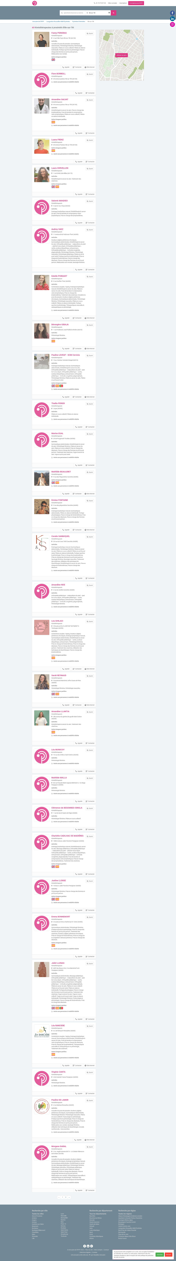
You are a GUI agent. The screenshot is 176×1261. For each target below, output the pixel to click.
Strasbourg (64, 1234)
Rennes (63, 1226)
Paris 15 (63, 1224)
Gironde (92, 1220)
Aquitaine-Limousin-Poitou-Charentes (130, 1218)
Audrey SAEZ (57, 229)
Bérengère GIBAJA (60, 324)
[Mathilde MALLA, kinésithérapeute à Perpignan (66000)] (41, 784)
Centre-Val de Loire (124, 1226)
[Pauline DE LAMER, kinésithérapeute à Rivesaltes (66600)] (41, 1106)
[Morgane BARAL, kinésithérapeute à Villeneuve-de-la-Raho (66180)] (41, 1152)
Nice (62, 1222)
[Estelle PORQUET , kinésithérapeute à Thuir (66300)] (41, 282)
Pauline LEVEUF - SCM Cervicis (65, 355)
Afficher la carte (121, 55)
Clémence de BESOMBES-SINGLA (66, 808)
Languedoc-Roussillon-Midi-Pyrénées (130, 1228)
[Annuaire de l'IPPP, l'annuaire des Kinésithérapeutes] (34, 3)
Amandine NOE (58, 584)
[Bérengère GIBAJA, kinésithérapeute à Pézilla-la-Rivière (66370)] (41, 331)
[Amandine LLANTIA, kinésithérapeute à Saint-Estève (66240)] (41, 717)
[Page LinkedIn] (172, 18)
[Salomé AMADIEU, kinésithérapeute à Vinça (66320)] (41, 207)
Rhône (92, 1238)
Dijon (33, 1234)
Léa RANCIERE (58, 1025)
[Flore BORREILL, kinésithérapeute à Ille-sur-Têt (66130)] (41, 80)
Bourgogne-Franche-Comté (127, 1222)
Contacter (78, 67)
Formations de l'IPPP (136, 3)
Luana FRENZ (57, 139)
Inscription (123, 3)
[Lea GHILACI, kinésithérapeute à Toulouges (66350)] (41, 627)
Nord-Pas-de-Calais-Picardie (127, 1230)
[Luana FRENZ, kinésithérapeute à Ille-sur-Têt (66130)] (41, 146)
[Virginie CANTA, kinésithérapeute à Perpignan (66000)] (41, 1078)
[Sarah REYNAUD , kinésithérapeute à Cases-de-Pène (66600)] (41, 681)
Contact (106, 1250)
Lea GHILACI (57, 621)
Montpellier (64, 1218)
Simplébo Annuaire (99, 1255)
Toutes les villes (38, 1214)
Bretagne (121, 1224)
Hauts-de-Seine (94, 1224)
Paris (91, 1234)
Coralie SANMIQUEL (60, 536)
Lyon (62, 1214)
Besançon (35, 1226)
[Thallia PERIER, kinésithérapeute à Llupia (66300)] (41, 409)
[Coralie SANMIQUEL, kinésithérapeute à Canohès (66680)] (41, 542)
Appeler (67, 67)
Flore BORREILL (58, 73)
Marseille (63, 1216)
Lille (33, 1238)
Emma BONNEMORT (60, 916)
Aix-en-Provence (37, 1216)
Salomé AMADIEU (59, 200)
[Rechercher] (113, 12)
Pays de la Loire (123, 1234)
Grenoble (35, 1236)
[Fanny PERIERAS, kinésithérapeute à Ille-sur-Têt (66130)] (41, 39)
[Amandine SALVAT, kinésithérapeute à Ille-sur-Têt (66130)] (41, 105)
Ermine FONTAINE (59, 500)
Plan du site (89, 1250)
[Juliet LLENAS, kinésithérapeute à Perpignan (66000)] (41, 969)
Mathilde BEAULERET (61, 471)
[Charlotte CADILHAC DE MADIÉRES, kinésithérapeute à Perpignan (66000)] (41, 842)
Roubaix (63, 1228)
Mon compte (112, 3)
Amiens (34, 1218)
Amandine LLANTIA (60, 711)
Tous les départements (98, 1214)
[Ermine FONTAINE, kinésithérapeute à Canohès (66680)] (41, 506)
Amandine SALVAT (59, 99)
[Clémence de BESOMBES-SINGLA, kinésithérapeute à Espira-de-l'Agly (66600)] (41, 814)
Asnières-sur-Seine (38, 1224)
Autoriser (160, 1254)
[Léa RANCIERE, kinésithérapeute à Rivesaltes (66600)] (41, 1032)
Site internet (90, 67)
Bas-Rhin (92, 1216)
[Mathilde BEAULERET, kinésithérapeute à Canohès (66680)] (41, 478)
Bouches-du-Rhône (96, 1218)
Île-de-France (122, 1238)
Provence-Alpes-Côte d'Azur (127, 1236)
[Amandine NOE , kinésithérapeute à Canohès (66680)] (41, 591)
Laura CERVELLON (59, 168)
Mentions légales (85, 1252)
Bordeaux (35, 1228)
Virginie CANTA (58, 1072)
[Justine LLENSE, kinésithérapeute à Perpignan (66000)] (41, 887)
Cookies (94, 1252)
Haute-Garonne (94, 1222)
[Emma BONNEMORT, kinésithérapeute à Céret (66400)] (41, 923)
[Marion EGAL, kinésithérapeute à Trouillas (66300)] (41, 439)
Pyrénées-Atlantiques (96, 1236)
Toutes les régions (125, 1214)
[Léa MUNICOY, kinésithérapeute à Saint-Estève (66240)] (41, 756)
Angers (34, 1220)
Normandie (121, 1232)
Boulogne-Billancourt (38, 1230)
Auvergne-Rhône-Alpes (125, 1220)
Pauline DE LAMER (59, 1100)
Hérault (92, 1226)
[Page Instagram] (172, 24)
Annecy (34, 1222)
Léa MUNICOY (57, 749)
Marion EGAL (57, 433)
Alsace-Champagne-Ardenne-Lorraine (130, 1216)
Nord (91, 1232)
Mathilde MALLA (59, 777)
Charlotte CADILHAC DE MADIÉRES (67, 836)
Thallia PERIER (58, 403)
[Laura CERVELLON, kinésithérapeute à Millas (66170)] (41, 174)
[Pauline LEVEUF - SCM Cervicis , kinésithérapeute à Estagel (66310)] (41, 361)
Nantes (63, 1220)
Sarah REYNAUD (58, 675)
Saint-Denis (64, 1230)
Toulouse (64, 1236)
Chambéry (35, 1232)
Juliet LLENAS (57, 963)
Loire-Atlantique (95, 1230)
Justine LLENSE (58, 880)
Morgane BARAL (58, 1146)
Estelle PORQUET (59, 276)
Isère (91, 1228)
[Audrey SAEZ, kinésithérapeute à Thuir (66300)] (41, 235)
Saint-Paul (64, 1232)
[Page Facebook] (172, 13)
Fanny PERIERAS (59, 33)
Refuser (168, 1254)
